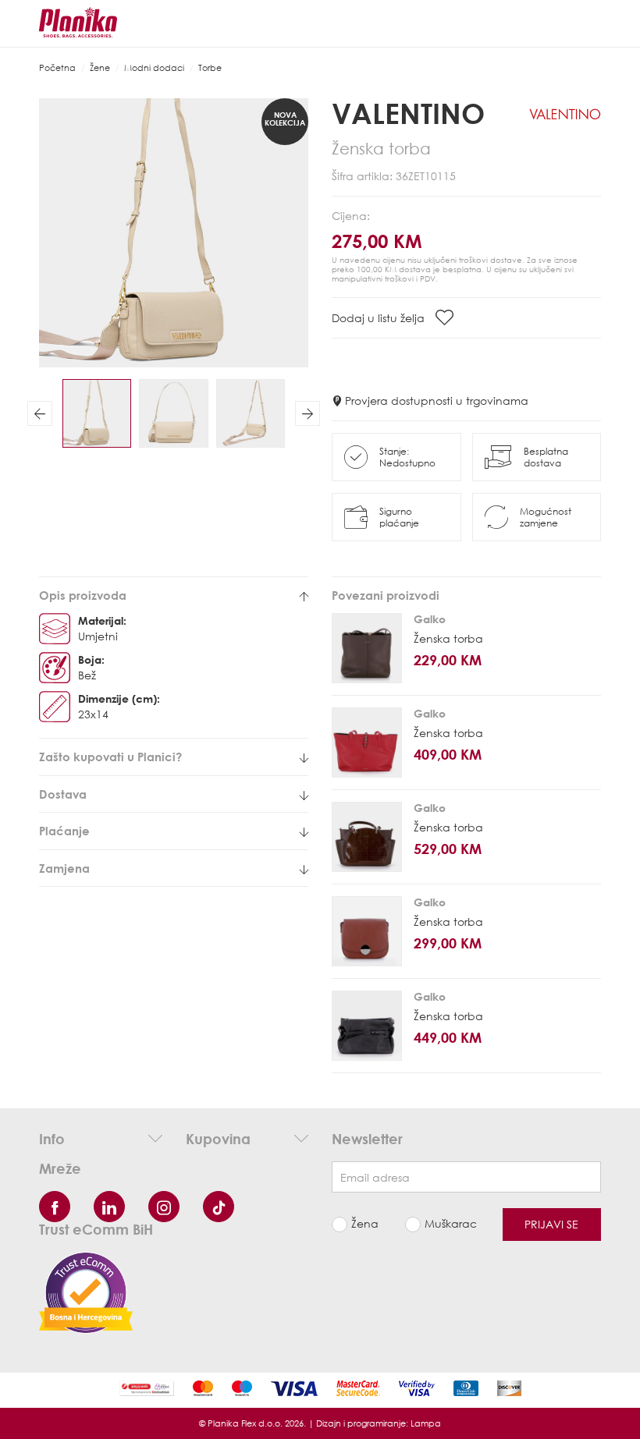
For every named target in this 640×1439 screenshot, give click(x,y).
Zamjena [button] (64, 868)
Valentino (408, 113)
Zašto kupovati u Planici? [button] (110, 757)
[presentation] (39, 413)
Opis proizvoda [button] (82, 595)
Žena (365, 1223)
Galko (430, 619)
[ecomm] (86, 1291)
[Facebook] (54, 1206)
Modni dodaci (154, 67)
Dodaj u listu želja (380, 317)
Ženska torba (448, 638)
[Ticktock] (218, 1206)
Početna (57, 67)
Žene (100, 67)
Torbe (210, 67)
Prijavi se (551, 1224)
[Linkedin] (109, 1206)
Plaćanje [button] (64, 831)
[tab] (173, 595)
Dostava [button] (63, 794)
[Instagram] (164, 1206)
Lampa (426, 1423)
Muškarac (451, 1223)
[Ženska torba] (366, 648)
